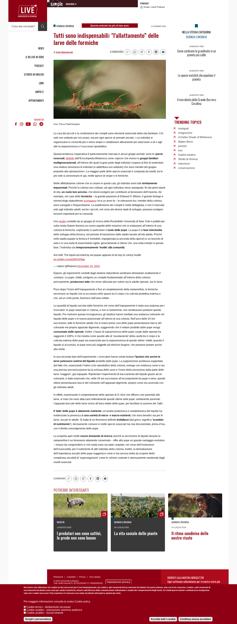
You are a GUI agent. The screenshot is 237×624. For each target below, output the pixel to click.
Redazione (58, 577)
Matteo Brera (185, 141)
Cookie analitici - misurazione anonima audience (54, 610)
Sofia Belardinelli (64, 52)
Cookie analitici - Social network (44, 612)
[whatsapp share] (135, 52)
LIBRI (41, 83)
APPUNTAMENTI (36, 100)
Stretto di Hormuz (188, 159)
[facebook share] (149, 52)
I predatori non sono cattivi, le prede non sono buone (79, 535)
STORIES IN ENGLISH (34, 74)
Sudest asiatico (187, 154)
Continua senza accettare (195, 619)
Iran (180, 150)
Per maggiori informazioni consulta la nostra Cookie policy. (57, 601)
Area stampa (94, 577)
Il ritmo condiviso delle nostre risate (189, 535)
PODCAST (39, 66)
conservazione (186, 168)
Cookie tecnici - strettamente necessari (48, 607)
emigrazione (185, 133)
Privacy (82, 577)
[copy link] (127, 52)
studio (62, 221)
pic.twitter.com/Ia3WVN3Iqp (69, 259)
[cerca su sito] (42, 26)
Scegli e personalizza (38, 619)
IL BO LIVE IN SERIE (35, 57)
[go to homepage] (27, 11)
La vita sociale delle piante (136, 533)
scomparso (90, 200)
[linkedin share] (156, 52)
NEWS (41, 48)
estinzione (184, 163)
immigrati (183, 128)
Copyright (71, 577)
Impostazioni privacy (118, 582)
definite (70, 158)
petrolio (182, 146)
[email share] (163, 52)
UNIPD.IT (39, 92)
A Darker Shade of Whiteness (195, 137)
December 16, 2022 (88, 266)
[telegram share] (142, 52)
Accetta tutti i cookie (163, 619)
